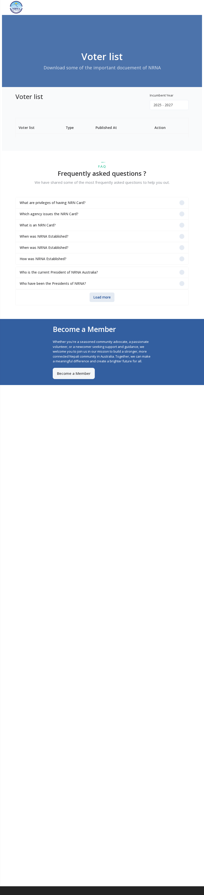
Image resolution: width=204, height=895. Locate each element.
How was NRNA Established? (43, 258)
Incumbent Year (161, 95)
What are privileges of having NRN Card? (53, 202)
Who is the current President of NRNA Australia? (59, 272)
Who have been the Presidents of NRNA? (53, 283)
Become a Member (74, 373)
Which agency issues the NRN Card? (49, 213)
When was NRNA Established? (44, 236)
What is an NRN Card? (38, 225)
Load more (102, 297)
